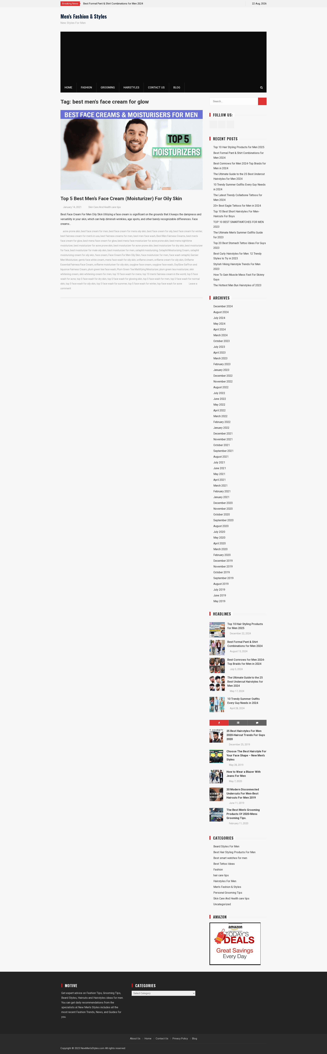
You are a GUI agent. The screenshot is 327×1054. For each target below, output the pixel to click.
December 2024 (223, 306)
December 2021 (223, 433)
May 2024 (219, 323)
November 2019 (223, 566)
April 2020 (219, 543)
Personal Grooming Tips (227, 892)
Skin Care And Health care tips (104, 207)
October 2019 (221, 572)
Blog (176, 87)
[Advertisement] (163, 57)
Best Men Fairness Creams (171, 236)
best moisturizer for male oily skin (88, 250)
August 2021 (221, 456)
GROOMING (108, 87)
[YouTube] (240, 3)
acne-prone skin (71, 231)
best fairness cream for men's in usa (79, 236)
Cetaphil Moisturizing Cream (174, 250)
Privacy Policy (180, 1038)
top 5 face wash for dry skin (91, 279)
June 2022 (219, 398)
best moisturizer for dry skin (169, 245)
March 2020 (220, 549)
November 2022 (223, 381)
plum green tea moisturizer (174, 269)
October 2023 (221, 341)
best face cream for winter (187, 231)
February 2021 (222, 491)
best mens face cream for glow (100, 240)
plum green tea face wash (102, 269)
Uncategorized (222, 904)
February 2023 (222, 364)
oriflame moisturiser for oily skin (111, 264)
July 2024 (219, 318)
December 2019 (223, 560)
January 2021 (221, 497)
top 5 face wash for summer (112, 283)
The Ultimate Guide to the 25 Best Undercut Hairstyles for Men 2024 (245, 681)
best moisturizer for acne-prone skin (133, 245)
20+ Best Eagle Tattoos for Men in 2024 (237, 205)
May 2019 (219, 601)
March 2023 (220, 358)
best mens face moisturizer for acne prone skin (143, 240)
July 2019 (219, 589)
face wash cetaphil (179, 255)
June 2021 (219, 468)
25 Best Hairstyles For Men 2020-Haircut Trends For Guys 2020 (246, 735)
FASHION (86, 87)
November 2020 (223, 508)
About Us (135, 1038)
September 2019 (223, 578)
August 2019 (221, 583)
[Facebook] (228, 3)
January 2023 (221, 370)
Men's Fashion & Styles (83, 16)
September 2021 (223, 451)
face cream (101, 255)
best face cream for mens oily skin (127, 231)
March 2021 (220, 485)
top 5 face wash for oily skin (81, 283)
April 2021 (219, 479)
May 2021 (219, 474)
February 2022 (222, 422)
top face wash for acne (169, 283)
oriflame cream (145, 259)
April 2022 (219, 410)
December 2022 (223, 375)
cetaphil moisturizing (146, 250)
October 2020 (221, 514)
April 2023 (219, 352)
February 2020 (222, 555)
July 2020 (219, 531)
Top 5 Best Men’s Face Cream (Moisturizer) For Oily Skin (121, 198)
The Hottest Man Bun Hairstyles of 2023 (237, 285)
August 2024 (221, 312)
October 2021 (221, 445)
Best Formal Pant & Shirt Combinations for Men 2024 (113, 3)
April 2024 (219, 329)
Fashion (218, 869)
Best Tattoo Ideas (224, 863)
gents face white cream (91, 259)
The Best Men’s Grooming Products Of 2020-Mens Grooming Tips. (243, 814)
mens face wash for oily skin (120, 259)
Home (68, 87)
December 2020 (223, 503)
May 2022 (219, 404)
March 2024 (220, 335)
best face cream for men (94, 231)
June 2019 (219, 595)
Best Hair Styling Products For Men (234, 852)
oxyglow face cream (140, 264)
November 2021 (223, 439)
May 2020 (219, 537)
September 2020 (223, 520)
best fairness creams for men (116, 236)
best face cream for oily (159, 231)
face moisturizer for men (154, 255)
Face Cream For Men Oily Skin (124, 255)
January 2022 (221, 427)
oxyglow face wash (162, 264)
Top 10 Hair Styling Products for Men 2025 (238, 147)
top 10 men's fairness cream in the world (164, 274)
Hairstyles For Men (224, 881)
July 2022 (219, 393)
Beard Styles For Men (226, 846)
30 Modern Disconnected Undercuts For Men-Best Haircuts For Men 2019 (243, 793)
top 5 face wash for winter (142, 283)
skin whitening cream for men (96, 274)
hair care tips (221, 875)
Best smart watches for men (230, 858)
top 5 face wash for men (156, 279)
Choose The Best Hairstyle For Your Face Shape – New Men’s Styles (246, 755)
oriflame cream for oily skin (168, 259)
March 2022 (220, 416)
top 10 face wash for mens (127, 274)
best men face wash (144, 236)
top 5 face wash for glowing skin (124, 279)
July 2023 (219, 346)
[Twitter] (234, 3)
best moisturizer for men (120, 250)
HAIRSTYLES (131, 87)
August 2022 (221, 387)
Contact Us (156, 87)
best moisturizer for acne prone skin (93, 245)
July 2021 (219, 462)
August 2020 (221, 526)
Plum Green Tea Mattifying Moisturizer (137, 269)
